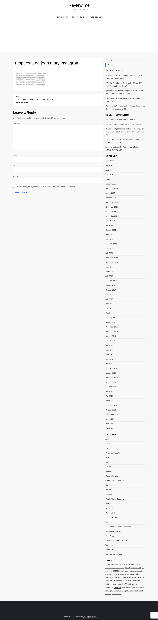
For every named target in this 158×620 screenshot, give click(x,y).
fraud (122, 568)
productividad (137, 580)
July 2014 (109, 424)
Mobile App (109, 494)
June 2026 (109, 170)
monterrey (122, 577)
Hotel (107, 485)
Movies (108, 504)
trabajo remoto (116, 594)
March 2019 (109, 271)
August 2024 (110, 221)
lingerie (130, 574)
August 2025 (110, 193)
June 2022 (109, 235)
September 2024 (111, 216)
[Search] (108, 65)
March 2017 (109, 313)
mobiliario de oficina (111, 577)
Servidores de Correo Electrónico (118, 527)
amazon (107, 564)
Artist (107, 439)
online (107, 580)
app (112, 564)
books (121, 564)
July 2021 (109, 253)
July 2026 (109, 165)
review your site (126, 587)
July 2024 (109, 225)
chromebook (138, 564)
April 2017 (109, 308)
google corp (132, 571)
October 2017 (110, 290)
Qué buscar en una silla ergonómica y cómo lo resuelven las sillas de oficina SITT (124, 92)
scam (133, 587)
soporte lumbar (128, 591)
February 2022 (111, 244)
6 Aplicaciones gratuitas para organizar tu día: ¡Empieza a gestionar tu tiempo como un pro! (124, 132)
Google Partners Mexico (114, 481)
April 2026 (109, 175)
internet (125, 574)
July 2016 (109, 345)
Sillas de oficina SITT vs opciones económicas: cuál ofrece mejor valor (124, 77)
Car (106, 448)
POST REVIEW (62, 17)
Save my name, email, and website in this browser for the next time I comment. (45, 187)
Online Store (110, 513)
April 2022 (109, 239)
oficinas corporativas (138, 577)
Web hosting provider (113, 554)
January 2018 (110, 285)
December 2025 (111, 188)
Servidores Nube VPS (113, 531)
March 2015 (109, 401)
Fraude (108, 467)
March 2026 (109, 179)
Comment (17, 124)
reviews (117, 587)
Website (16, 176)
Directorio (109, 457)
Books (107, 444)
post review (120, 580)
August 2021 (110, 248)
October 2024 (110, 211)
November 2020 (111, 258)
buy (125, 564)
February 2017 (111, 318)
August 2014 (110, 419)
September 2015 (111, 387)
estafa (119, 568)
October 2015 (110, 382)
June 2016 (109, 350)
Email (15, 166)
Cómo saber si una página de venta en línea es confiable (124, 99)
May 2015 (109, 396)
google (116, 571)
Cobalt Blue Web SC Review (124, 120)
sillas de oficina (118, 591)
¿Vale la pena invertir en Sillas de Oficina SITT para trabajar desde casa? (123, 84)
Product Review (111, 517)
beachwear (116, 564)
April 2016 (109, 359)
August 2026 (110, 161)
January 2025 (110, 198)
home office (119, 574)
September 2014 (111, 414)
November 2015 (111, 378)
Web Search (96, 17)
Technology (109, 545)
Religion (108, 522)
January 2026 (110, 184)
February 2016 (111, 368)
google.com (123, 571)
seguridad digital (140, 587)
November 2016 (111, 331)
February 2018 (111, 281)
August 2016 (110, 341)
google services (110, 574)
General (108, 471)
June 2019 (109, 267)
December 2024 (111, 202)
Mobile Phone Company (114, 499)
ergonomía (113, 568)
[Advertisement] (79, 36)
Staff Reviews (79, 17)
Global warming (111, 476)
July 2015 (109, 391)
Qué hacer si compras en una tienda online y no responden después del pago (125, 107)
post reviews (129, 580)
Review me (79, 5)
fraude (127, 567)
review (126, 583)
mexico (136, 574)
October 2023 (110, 230)
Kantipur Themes (90, 617)
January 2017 (110, 322)
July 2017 (109, 299)
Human (108, 490)
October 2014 (110, 410)
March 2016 (109, 364)
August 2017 (110, 295)
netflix (129, 577)
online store (113, 580)
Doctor (107, 462)
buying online (130, 564)
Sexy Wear (109, 536)
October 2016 (110, 336)
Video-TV (109, 550)
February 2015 (111, 405)
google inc (139, 571)
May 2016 (109, 354)
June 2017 (109, 304)
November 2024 (111, 207)
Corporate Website (112, 453)
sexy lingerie (109, 591)
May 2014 (109, 428)
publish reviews (111, 584)
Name (15, 155)
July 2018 (109, 276)
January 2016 (110, 373)
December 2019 (111, 262)
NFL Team (109, 508)
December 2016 (111, 327)
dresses (107, 568)
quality (120, 584)
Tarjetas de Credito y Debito (116, 540)
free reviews (136, 568)
